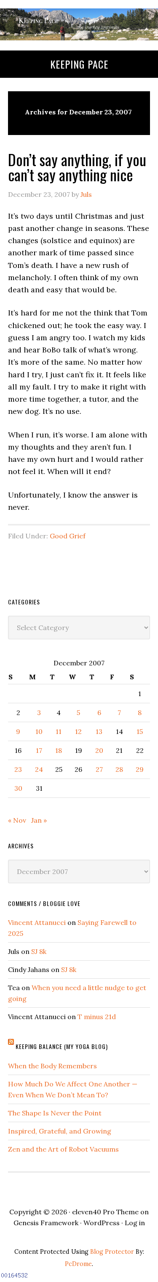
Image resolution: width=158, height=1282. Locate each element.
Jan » (39, 820)
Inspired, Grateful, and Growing (59, 1131)
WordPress (101, 1222)
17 (39, 750)
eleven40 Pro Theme (105, 1212)
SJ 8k (38, 951)
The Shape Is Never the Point (55, 1113)
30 (18, 788)
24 (39, 769)
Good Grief (68, 536)
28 (119, 769)
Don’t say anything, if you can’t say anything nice (77, 166)
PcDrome (78, 1264)
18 (58, 750)
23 (18, 769)
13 (99, 731)
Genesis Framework (45, 1222)
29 (140, 769)
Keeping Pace (79, 64)
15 (140, 731)
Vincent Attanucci (37, 922)
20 (99, 750)
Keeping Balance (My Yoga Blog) (62, 1046)
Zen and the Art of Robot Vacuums (63, 1149)
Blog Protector (112, 1252)
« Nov (17, 820)
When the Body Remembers (52, 1066)
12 (78, 731)
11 (59, 731)
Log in (135, 1222)
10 (39, 731)
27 (99, 769)
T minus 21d (97, 1016)
